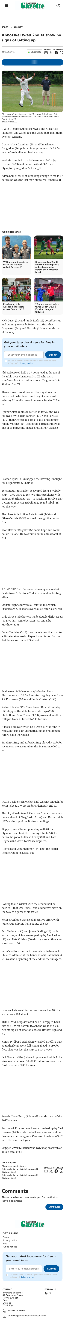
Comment (54, 1206)
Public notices (10, 1246)
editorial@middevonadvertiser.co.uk (27, 1315)
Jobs (5, 1243)
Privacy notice (26, 363)
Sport (5, 27)
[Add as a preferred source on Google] (34, 51)
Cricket (18, 27)
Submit (53, 355)
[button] (6, 5)
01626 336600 (19, 1310)
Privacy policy (10, 1240)
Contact (7, 1237)
